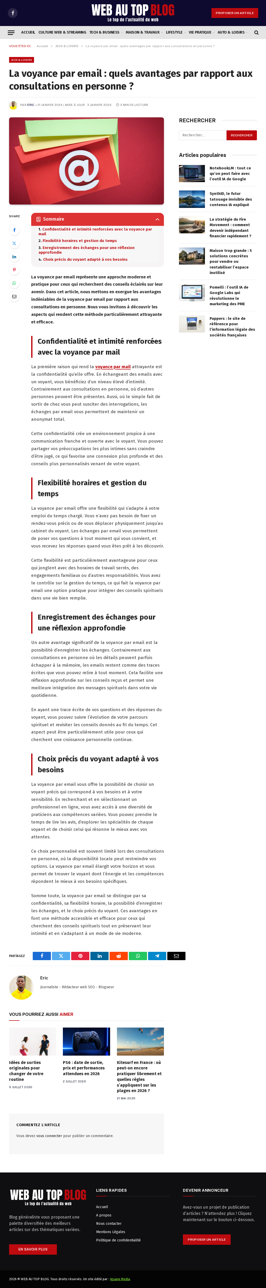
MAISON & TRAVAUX (142, 32)
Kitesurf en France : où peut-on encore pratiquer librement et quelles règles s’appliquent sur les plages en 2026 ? (139, 1076)
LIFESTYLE (174, 32)
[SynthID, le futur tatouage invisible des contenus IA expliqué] (192, 199)
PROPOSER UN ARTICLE (235, 13)
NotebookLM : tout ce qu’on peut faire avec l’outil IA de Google (230, 174)
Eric (30, 104)
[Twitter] (14, 243)
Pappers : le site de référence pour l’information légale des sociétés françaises (232, 326)
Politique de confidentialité (118, 1240)
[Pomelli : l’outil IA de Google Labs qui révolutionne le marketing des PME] (192, 293)
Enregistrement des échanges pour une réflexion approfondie (86, 250)
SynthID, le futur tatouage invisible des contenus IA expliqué (231, 199)
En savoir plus (33, 1249)
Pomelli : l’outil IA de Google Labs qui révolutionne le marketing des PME (229, 295)
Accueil (28, 32)
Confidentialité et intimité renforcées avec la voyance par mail (95, 231)
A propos (103, 1215)
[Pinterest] (14, 270)
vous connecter (49, 1136)
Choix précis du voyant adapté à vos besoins (85, 259)
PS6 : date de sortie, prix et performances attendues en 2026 (84, 1068)
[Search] (256, 33)
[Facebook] (14, 230)
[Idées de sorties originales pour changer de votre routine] (32, 1042)
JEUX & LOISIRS (21, 59)
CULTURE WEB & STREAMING (62, 32)
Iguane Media (120, 1279)
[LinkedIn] (14, 256)
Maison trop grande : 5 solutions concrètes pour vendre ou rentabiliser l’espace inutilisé (231, 261)
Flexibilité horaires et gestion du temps (80, 240)
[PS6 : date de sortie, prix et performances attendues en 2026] (86, 1042)
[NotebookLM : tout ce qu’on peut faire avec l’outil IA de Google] (192, 173)
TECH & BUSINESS (104, 32)
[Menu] (11, 33)
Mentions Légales (110, 1232)
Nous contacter (109, 1223)
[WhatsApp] (14, 283)
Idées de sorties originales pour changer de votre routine (26, 1071)
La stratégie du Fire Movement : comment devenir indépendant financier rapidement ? (230, 227)
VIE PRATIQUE (200, 32)
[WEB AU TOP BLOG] (132, 13)
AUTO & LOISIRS (231, 32)
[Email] (14, 296)
